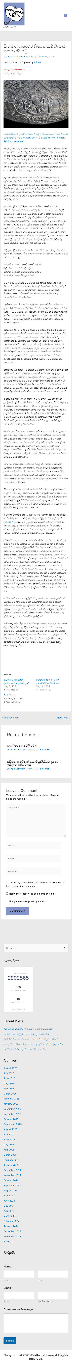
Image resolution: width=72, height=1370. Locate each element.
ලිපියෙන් (13, 547)
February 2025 (11, 1160)
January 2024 (11, 1226)
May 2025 (9, 1144)
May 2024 (9, 1206)
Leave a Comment (13, 56)
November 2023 (12, 1236)
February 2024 (11, 1221)
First (6, 1280)
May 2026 (9, 1083)
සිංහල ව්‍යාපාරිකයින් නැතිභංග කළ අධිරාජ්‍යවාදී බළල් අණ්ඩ (33, 1044)
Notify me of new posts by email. (27, 901)
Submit (10, 1340)
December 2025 (12, 1109)
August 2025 (10, 1129)
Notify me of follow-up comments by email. (32, 893)
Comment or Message (18, 1309)
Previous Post (10, 717)
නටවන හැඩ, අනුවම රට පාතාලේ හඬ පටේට (26, 1034)
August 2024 (10, 1190)
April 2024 (9, 1211)
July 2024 (9, 1195)
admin (37, 62)
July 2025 (9, 1134)
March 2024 (10, 1216)
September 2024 (13, 1185)
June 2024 (9, 1200)
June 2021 (9, 1241)
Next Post (63, 717)
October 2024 (11, 1180)
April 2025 (9, 1149)
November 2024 (12, 1175)
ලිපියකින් (9, 522)
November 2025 (12, 1114)
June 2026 (9, 1078)
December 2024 (12, 1170)
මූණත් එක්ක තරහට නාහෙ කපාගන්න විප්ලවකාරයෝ (31, 1039)
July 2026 (9, 1073)
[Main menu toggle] (65, 15)
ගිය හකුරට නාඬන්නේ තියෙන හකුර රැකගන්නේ (28, 1029)
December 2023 (12, 1231)
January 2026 (11, 1103)
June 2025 (9, 1139)
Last (40, 1280)
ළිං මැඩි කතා (10, 695)
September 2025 (13, 1124)
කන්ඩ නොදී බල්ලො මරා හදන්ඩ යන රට (24, 1049)
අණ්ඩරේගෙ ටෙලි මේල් (22, 745)
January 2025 (11, 1165)
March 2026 (10, 1093)
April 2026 (9, 1088)
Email (6, 1301)
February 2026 (11, 1098)
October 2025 (11, 1119)
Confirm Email (45, 1301)
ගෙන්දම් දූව (31, 56)
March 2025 (10, 1154)
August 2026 (10, 1068)
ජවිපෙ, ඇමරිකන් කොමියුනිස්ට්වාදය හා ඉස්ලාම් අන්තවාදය (32, 763)
